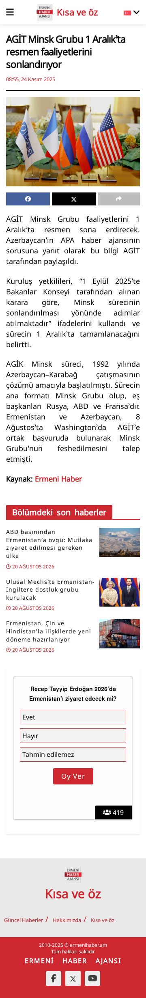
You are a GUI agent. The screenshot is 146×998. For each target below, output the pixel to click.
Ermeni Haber (58, 479)
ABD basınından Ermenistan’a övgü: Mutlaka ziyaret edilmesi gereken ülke (49, 543)
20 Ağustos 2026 (32, 566)
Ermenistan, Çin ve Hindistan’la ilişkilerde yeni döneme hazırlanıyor (48, 631)
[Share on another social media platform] (119, 198)
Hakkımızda (67, 920)
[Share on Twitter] (74, 198)
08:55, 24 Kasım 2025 (30, 79)
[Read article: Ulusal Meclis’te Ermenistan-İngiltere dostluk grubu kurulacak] (119, 592)
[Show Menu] (10, 12)
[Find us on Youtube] (92, 978)
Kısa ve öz (102, 920)
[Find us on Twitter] (73, 978)
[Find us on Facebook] (53, 978)
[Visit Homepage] (44, 12)
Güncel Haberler (23, 920)
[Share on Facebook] (28, 198)
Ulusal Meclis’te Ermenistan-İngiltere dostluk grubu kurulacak (50, 589)
